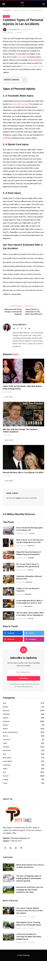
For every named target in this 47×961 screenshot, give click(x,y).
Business (6, 710)
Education (6, 714)
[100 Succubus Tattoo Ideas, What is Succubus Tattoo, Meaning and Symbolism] (8, 615)
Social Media (7, 761)
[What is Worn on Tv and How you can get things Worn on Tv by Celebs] (8, 543)
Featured (6, 721)
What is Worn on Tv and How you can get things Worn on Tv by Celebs (29, 542)
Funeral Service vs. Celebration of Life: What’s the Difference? (33, 311)
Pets (4, 754)
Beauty (5, 707)
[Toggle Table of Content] (22, 80)
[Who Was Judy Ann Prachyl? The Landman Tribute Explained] (23, 414)
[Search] (43, 4)
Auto (4, 703)
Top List (6, 16)
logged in (19, 498)
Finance (5, 725)
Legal (5, 743)
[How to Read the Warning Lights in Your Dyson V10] (8, 530)
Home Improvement (10, 732)
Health (5, 729)
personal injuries (37, 60)
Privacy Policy (21, 686)
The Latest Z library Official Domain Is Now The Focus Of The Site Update (29, 910)
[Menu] (3, 4)
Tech (4, 772)
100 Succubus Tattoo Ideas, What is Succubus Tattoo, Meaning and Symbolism (30, 615)
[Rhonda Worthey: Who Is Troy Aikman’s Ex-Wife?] (23, 457)
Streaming (6, 765)
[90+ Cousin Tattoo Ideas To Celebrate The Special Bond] (8, 567)
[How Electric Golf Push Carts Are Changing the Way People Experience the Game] (8, 889)
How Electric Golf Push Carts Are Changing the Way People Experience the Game (29, 889)
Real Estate (7, 758)
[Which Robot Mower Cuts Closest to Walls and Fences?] (8, 867)
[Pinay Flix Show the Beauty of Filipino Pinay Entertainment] (8, 555)
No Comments (9, 32)
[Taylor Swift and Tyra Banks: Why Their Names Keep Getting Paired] (23, 371)
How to (5, 736)
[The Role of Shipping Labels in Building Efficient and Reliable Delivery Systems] (8, 878)
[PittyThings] (23, 4)
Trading (5, 780)
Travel (5, 783)
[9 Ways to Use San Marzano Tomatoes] (8, 591)
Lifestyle (6, 747)
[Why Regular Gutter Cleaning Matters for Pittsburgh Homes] (8, 925)
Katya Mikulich (15, 29)
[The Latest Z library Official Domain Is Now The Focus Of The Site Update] (8, 910)
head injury (7, 138)
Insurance (6, 740)
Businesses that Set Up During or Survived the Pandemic (13, 311)
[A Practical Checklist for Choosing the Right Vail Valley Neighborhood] (8, 936)
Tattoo (5, 769)
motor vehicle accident (20, 104)
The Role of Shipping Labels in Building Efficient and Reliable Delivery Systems (28, 878)
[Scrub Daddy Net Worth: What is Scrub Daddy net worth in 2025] (8, 603)
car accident (21, 57)
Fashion (5, 718)
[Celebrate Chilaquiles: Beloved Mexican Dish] (8, 579)
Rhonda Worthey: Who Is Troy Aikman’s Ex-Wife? (23, 472)
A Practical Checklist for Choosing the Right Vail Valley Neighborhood (28, 936)
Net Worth (6, 750)
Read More (9, 397)
